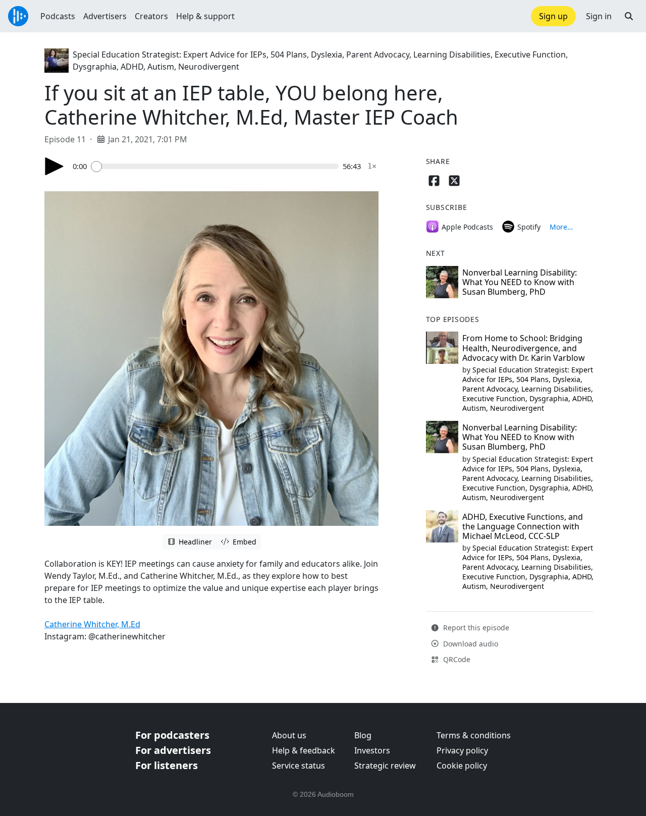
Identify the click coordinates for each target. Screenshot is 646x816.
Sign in (599, 16)
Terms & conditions (474, 735)
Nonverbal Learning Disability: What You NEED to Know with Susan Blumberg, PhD (519, 282)
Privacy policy (462, 750)
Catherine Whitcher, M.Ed (92, 624)
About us (289, 735)
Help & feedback (303, 750)
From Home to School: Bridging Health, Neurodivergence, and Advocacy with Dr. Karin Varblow (523, 348)
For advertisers (173, 750)
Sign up (553, 16)
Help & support (205, 16)
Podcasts (57, 16)
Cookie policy (462, 765)
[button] (629, 16)
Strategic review (385, 765)
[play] (54, 166)
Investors (372, 750)
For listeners (166, 765)
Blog (362, 735)
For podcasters (172, 735)
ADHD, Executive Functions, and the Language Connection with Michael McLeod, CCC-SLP (522, 526)
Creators (151, 16)
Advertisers (105, 16)
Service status (298, 765)
